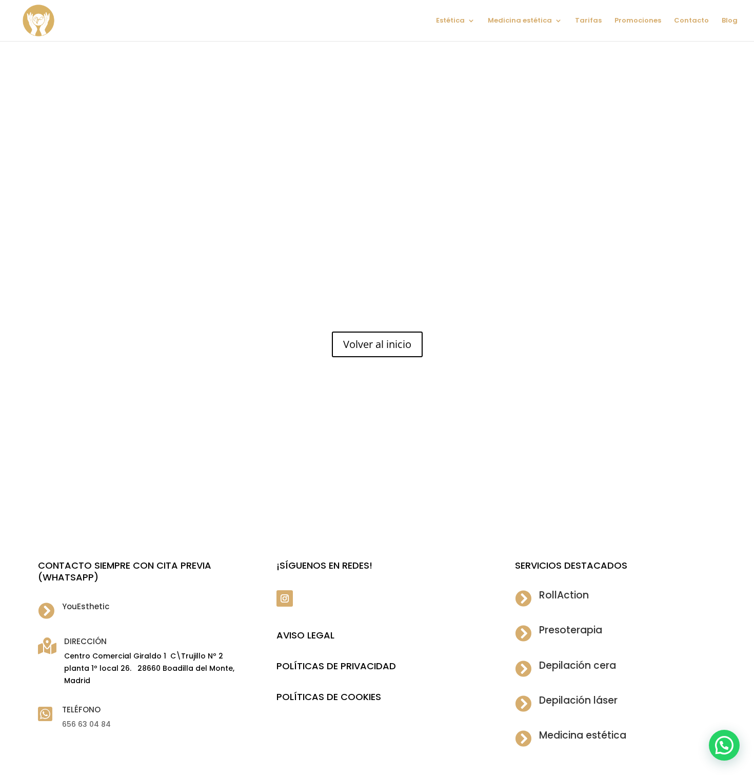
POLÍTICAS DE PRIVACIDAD (336, 666)
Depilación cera (577, 665)
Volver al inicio (377, 344)
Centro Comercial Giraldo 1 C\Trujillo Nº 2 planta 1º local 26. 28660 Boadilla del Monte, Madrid (149, 668)
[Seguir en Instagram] (284, 598)
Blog (730, 21)
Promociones (637, 21)
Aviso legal (305, 635)
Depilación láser (578, 700)
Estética (450, 21)
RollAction (564, 595)
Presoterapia (570, 630)
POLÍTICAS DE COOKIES (328, 696)
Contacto (691, 21)
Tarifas (588, 21)
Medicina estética (520, 21)
